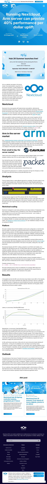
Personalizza (10, 481)
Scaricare (23, 447)
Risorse (23, 444)
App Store (23, 449)
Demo (38, 452)
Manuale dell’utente (23, 454)
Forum (38, 449)
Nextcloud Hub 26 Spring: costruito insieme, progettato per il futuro (13, 399)
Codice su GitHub (23, 461)
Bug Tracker (37, 456)
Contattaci (38, 454)
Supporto (37, 447)
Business (25, 35)
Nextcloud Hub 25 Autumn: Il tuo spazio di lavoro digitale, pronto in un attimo (35, 401)
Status (23, 470)
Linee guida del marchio (8, 461)
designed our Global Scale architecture (17, 220)
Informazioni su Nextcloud (8, 444)
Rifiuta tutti (39, 475)
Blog (21, 35)
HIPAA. (39, 114)
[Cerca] (39, 440)
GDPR (33, 114)
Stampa (8, 454)
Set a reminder (23, 75)
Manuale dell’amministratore (23, 452)
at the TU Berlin (40, 241)
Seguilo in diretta (39, 1)
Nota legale (8, 456)
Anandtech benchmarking (28, 348)
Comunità (16, 395)
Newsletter (23, 467)
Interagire (38, 444)
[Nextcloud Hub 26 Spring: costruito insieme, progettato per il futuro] (13, 388)
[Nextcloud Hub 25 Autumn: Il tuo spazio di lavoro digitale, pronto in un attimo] (35, 388)
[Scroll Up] (45, 482)
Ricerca (23, 465)
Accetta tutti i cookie (38, 473)
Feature (8, 463)
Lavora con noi (8, 447)
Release (20, 395)
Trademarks (8, 458)
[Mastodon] (19, 41)
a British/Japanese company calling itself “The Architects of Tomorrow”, (21, 140)
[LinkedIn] (28, 41)
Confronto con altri (23, 463)
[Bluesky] (23, 41)
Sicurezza (23, 456)
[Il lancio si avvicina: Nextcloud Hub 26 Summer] (7, 1)
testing (24, 37)
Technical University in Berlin (29, 126)
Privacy (8, 452)
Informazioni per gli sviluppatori (23, 458)
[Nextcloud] (9, 6)
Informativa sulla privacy (22, 479)
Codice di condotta (8, 449)
